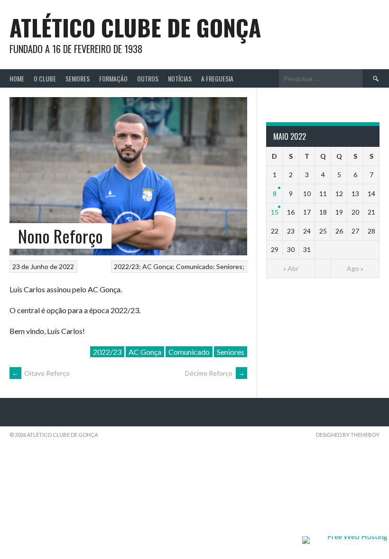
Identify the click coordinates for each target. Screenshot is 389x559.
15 (274, 212)
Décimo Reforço (215, 373)
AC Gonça (157, 266)
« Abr (290, 268)
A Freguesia (217, 78)
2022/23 (126, 266)
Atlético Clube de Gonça (135, 27)
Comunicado (194, 266)
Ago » (355, 268)
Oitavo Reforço (41, 373)
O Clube (45, 78)
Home (16, 78)
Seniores (77, 78)
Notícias (180, 78)
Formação (113, 78)
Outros (147, 78)
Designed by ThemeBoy (348, 435)
